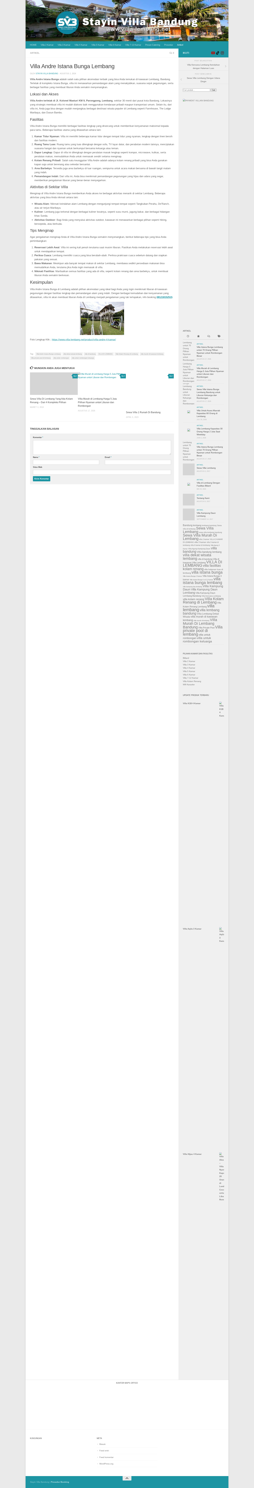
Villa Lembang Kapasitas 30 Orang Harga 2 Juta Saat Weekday (210, 431)
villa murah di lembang (201, 620)
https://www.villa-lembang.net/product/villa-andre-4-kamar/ (84, 339)
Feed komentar (106, 1457)
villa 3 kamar (200, 542)
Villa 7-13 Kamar (133, 45)
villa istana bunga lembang (202, 581)
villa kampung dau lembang (192, 586)
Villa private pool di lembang (41, 358)
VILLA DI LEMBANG (105, 354)
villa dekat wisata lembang (72, 354)
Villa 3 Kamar (64, 45)
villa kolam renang (193, 599)
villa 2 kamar (204, 539)
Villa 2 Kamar (47, 45)
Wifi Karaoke (189, 684)
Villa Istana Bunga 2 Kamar (192, 576)
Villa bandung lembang (209, 551)
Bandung (187, 525)
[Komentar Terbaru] (208, 336)
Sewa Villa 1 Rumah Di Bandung (143, 412)
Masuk (102, 1444)
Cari (213, 90)
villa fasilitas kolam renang (202, 567)
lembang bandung (209, 525)
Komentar (38, 437)
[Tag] (219, 336)
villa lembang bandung (201, 611)
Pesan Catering (152, 45)
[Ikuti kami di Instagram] (222, 53)
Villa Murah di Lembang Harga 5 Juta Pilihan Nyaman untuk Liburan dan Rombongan (97, 402)
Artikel (180, 45)
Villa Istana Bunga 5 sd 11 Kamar (201, 580)
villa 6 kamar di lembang (200, 545)
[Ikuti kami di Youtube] (213, 53)
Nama (36, 457)
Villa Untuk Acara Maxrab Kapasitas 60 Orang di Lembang (208, 413)
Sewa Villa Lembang (206, 468)
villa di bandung (90, 354)
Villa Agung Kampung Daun (199, 549)
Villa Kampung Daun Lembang (200, 591)
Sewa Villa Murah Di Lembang (200, 537)
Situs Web (37, 467)
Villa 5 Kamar (97, 45)
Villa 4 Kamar (81, 45)
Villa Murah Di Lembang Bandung (200, 623)
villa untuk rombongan (61, 358)
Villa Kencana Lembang (211, 596)
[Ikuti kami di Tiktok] (217, 53)
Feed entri (104, 1450)
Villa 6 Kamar (114, 45)
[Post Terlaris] (198, 336)
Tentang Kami (203, 498)
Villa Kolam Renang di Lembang (127, 354)
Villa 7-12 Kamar (190, 678)
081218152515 (164, 297)
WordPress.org (106, 1464)
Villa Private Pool (206, 628)
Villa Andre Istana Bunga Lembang (48, 354)
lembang (197, 525)
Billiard (186, 658)
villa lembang (198, 607)
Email (108, 457)
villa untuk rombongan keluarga (83, 358)
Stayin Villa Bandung (47, 73)
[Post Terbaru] (188, 336)
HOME (33, 45)
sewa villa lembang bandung (210, 532)
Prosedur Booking (60, 1482)
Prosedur (168, 45)
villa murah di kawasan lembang (152, 354)
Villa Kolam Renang (192, 681)
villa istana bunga (207, 572)
